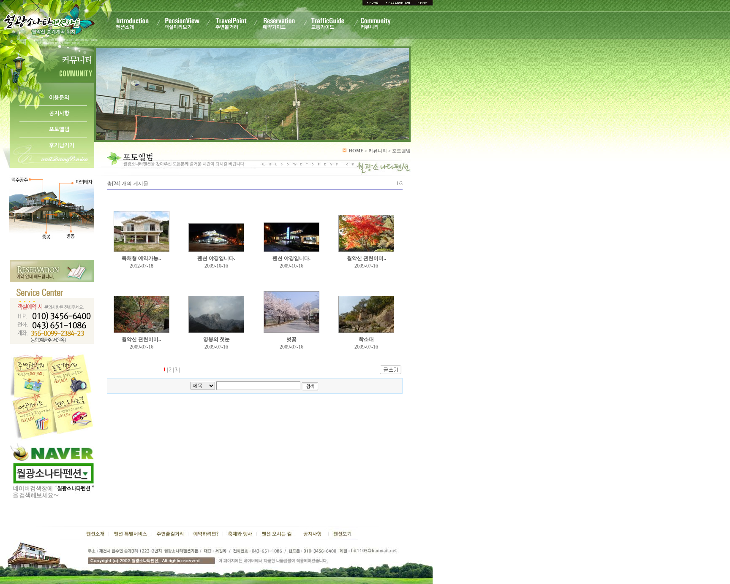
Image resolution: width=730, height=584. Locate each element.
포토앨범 (59, 129)
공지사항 (59, 113)
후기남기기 (61, 145)
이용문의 (59, 97)
